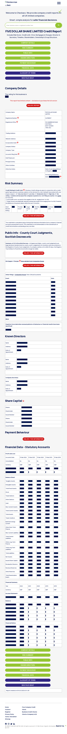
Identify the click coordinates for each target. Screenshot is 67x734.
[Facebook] (6, 724)
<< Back (7, 5)
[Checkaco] (11, 2)
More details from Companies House (32, 261)
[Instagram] (8, 724)
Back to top (60, 726)
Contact (7, 709)
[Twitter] (11, 724)
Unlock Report (33, 105)
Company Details (28, 43)
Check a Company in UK (29, 714)
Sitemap (7, 719)
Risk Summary (27, 48)
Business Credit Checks (29, 712)
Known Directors (28, 58)
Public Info (27, 53)
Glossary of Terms (28, 73)
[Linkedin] (14, 724)
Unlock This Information (33, 216)
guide (59, 196)
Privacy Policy (9, 714)
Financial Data (28, 68)
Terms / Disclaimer (11, 716)
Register (7, 712)
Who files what (28, 78)
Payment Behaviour (28, 63)
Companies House (20, 274)
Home (7, 707)
